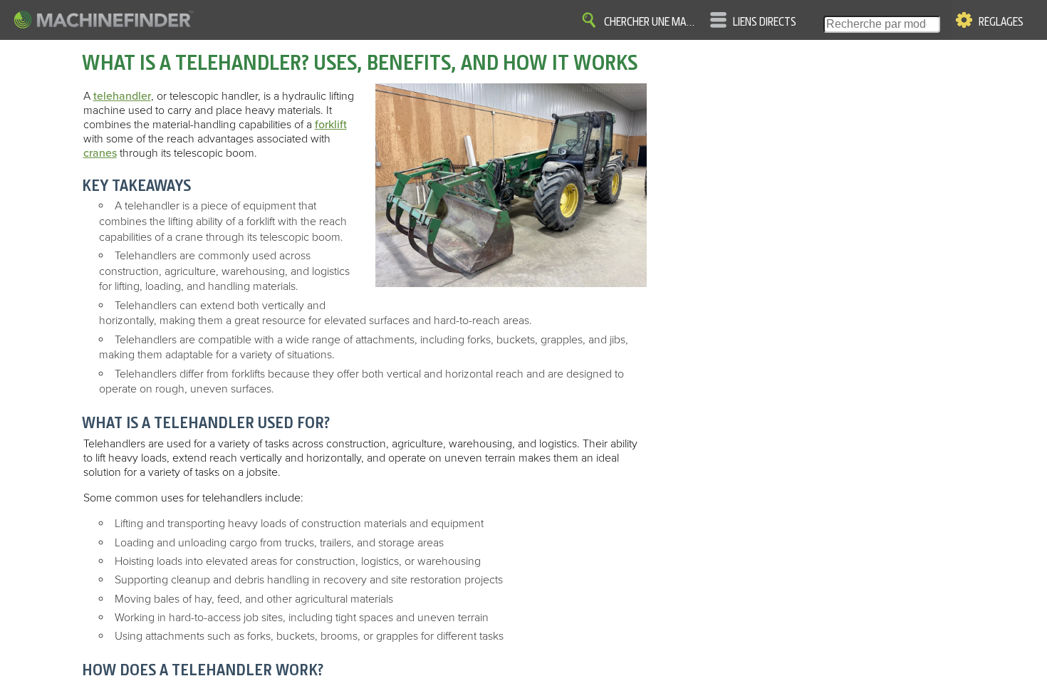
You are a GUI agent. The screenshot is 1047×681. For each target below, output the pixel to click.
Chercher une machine (651, 22)
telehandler (122, 96)
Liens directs (764, 22)
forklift (331, 125)
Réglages (1001, 22)
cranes (100, 153)
